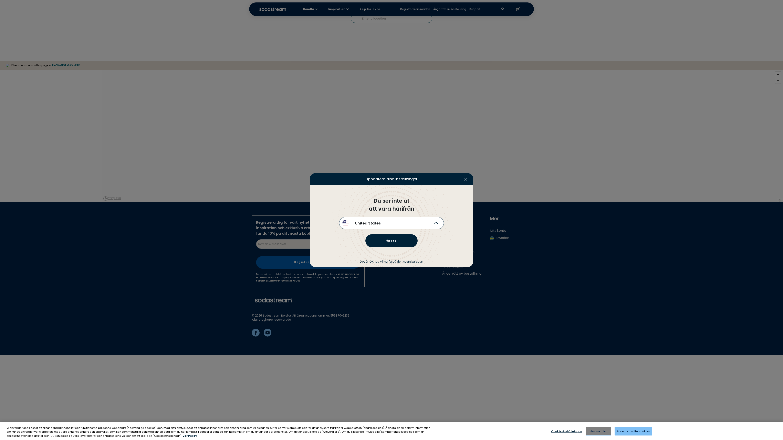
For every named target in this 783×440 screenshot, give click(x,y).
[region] (391, 431)
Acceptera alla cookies (633, 431)
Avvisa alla (598, 431)
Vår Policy (189, 436)
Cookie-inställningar (566, 431)
